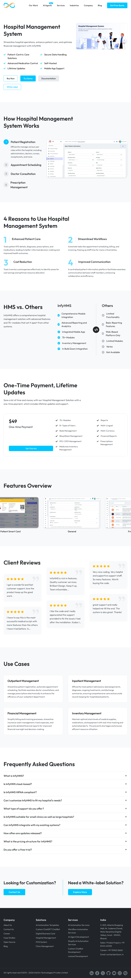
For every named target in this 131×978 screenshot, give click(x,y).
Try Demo (28, 78)
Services (61, 5)
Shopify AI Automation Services (78, 943)
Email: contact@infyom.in (112, 954)
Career (7, 933)
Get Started (31, 448)
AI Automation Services (78, 925)
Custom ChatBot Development (75, 950)
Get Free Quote (117, 5)
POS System (41, 942)
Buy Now (11, 78)
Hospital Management (46, 937)
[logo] (9, 5)
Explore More (80, 892)
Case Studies (9, 937)
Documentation (48, 78)
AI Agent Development (78, 937)
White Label (12, 87)
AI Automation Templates (47, 925)
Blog (100, 5)
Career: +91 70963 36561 (111, 950)
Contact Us (14, 892)
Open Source (9, 942)
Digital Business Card (45, 933)
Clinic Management (45, 946)
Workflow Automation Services (78, 931)
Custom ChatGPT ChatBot (48, 929)
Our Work (33, 5)
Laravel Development (78, 956)
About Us (8, 925)
